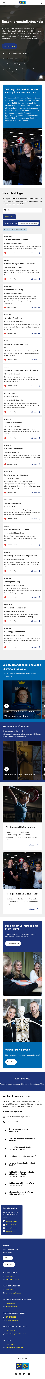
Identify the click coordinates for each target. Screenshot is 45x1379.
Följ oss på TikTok (10, 1231)
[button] (22, 1130)
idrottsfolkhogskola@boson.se (18, 1117)
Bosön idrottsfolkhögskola (28, 223)
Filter (7, 217)
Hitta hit (7, 1258)
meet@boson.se (11, 1307)
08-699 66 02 (10, 1276)
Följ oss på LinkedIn (11, 1224)
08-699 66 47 (10, 1290)
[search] (22, 210)
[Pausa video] (41, 77)
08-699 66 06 (10, 1303)
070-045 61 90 (11, 1317)
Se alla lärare (11, 1062)
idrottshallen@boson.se (14, 1293)
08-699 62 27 (10, 1344)
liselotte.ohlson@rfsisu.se (14, 1347)
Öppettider (9, 1264)
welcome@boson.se (12, 1279)
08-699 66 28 (10, 1331)
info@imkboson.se (12, 1320)
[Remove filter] (24, 229)
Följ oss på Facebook (11, 1228)
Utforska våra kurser (9, 46)
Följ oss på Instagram (11, 1221)
